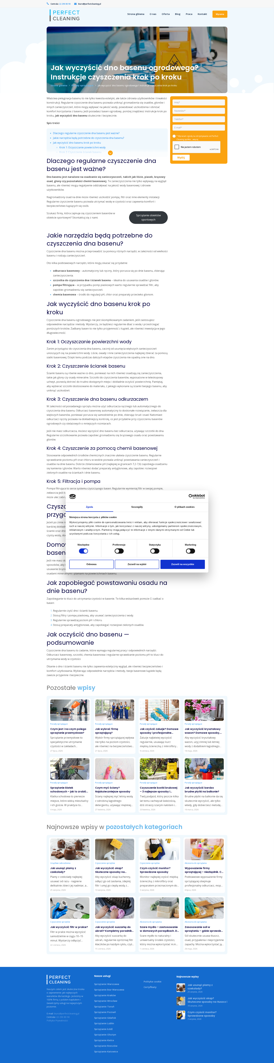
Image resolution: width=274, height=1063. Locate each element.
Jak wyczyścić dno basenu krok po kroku (77, 142)
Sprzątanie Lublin (104, 1023)
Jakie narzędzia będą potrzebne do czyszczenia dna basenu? (88, 138)
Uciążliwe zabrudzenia (60, 863)
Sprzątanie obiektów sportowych (148, 217)
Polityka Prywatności (57, 1020)
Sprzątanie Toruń (104, 1006)
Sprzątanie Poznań (105, 1012)
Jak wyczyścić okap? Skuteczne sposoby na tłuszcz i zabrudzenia (207, 1002)
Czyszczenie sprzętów (105, 863)
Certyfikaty (150, 987)
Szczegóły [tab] (137, 507)
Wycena (220, 14)
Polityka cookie (152, 981)
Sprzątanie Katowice (106, 1051)
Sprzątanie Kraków (105, 995)
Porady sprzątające (82, 85)
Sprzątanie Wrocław (105, 1000)
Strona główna (59, 85)
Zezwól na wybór (137, 564)
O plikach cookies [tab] (185, 507)
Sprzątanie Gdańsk (105, 1017)
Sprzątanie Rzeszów (105, 1045)
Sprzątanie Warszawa (106, 984)
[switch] (119, 551)
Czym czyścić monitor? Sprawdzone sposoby (202, 1014)
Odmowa (91, 564)
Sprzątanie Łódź (103, 1029)
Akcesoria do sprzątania (196, 863)
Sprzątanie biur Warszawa (109, 989)
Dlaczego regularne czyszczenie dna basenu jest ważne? (86, 133)
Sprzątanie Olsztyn (105, 1034)
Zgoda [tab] (89, 507)
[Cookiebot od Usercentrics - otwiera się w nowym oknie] (191, 496)
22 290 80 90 (63, 1017)
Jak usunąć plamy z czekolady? (200, 986)
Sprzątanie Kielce (104, 1040)
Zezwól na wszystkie (182, 564)
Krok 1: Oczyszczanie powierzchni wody (82, 147)
